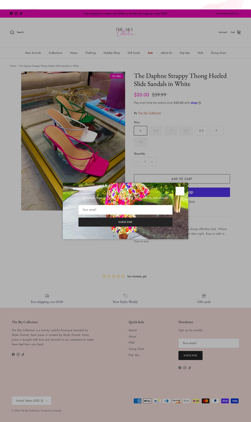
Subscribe (125, 222)
